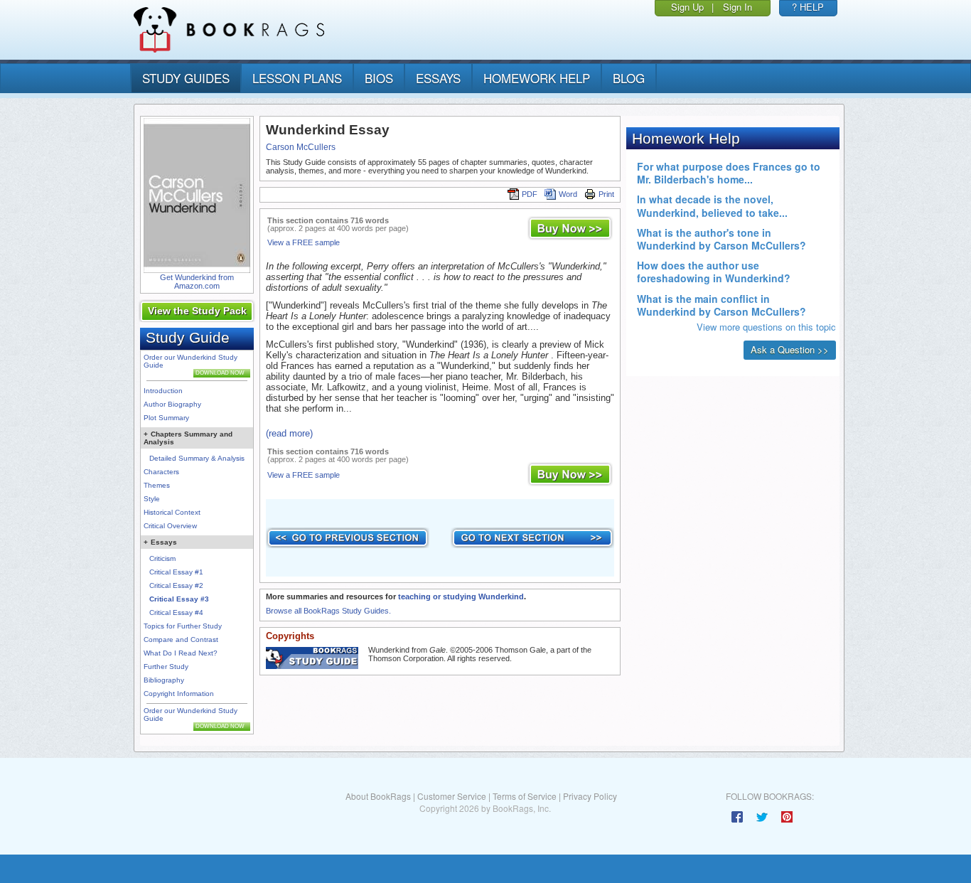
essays (438, 78)
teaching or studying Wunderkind (461, 596)
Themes (157, 485)
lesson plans (297, 78)
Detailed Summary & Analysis (197, 458)
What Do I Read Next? (181, 653)
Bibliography (164, 680)
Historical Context (172, 512)
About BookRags (378, 796)
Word (568, 194)
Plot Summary (166, 418)
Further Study (166, 666)
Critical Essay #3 (179, 599)
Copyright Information (179, 693)
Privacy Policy (590, 796)
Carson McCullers (301, 147)
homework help (536, 78)
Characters (161, 472)
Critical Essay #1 (176, 572)
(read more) (289, 433)
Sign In (737, 7)
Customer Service (451, 796)
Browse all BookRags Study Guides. (328, 610)
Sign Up (687, 7)
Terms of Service (525, 796)
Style (152, 499)
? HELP (808, 7)
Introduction (163, 391)
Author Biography (172, 404)
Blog (629, 78)
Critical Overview (170, 526)
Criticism (162, 558)
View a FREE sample (303, 242)
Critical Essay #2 (176, 585)
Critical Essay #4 (176, 612)
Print (606, 194)
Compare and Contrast (181, 639)
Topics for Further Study (183, 626)
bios (379, 78)
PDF (529, 194)
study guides (186, 78)
